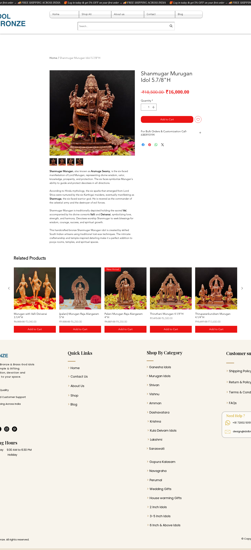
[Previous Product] (9, 288)
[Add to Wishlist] (198, 119)
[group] (125, 300)
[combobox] (126, 26)
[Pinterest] (14, 429)
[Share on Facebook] (143, 145)
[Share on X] (163, 145)
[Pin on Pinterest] (150, 145)
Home (53, 57)
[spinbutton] (148, 107)
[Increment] (153, 107)
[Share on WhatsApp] (156, 145)
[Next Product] (242, 288)
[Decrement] (143, 107)
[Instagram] (6, 429)
